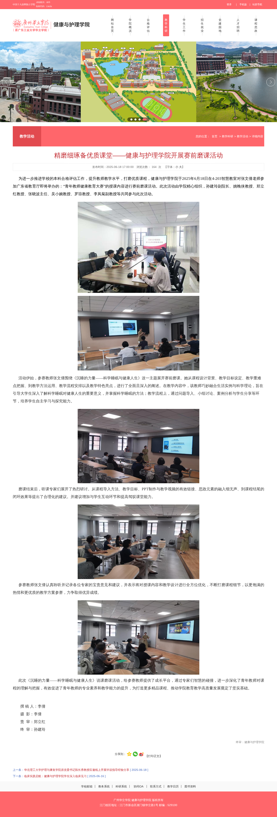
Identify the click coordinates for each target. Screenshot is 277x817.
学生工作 (184, 25)
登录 (229, 4)
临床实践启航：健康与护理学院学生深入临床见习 (55, 776)
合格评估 (148, 25)
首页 (214, 136)
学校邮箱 (86, 786)
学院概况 (130, 25)
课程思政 (255, 25)
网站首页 (112, 25)
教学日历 (173, 786)
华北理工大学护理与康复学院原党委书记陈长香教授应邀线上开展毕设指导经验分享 (76, 769)
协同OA (138, 786)
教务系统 (104, 786)
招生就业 (202, 25)
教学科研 (166, 25)
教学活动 (242, 136)
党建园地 (220, 25)
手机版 (243, 4)
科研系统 (121, 786)
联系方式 (155, 786)
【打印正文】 (153, 756)
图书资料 (190, 786)
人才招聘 (238, 25)
